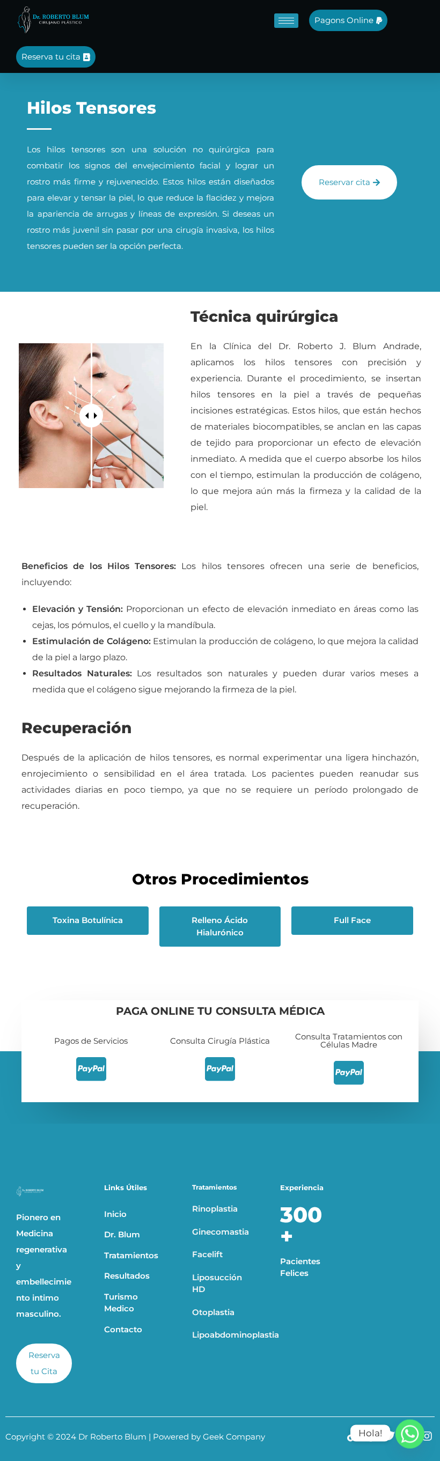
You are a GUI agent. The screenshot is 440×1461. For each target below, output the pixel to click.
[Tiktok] (352, 1436)
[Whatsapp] (409, 1433)
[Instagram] (427, 1436)
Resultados (127, 1276)
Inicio (115, 1214)
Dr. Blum (122, 1234)
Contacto (123, 1329)
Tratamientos (131, 1255)
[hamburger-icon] (286, 20)
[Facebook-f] (370, 1436)
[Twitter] (389, 1436)
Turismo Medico (121, 1303)
